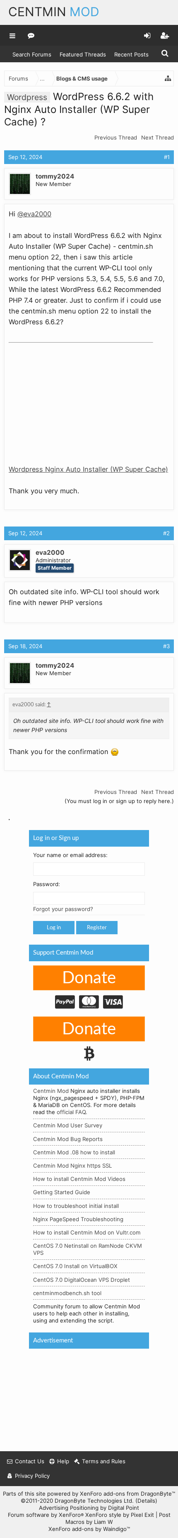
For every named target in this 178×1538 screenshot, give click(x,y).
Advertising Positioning (69, 1507)
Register (97, 928)
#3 (166, 646)
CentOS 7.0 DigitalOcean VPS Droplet (81, 1279)
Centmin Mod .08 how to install (74, 1152)
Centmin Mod (51, 1090)
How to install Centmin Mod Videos (79, 1179)
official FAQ (71, 1112)
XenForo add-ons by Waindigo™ (89, 1529)
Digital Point (123, 1507)
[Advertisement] (71, 398)
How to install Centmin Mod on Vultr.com (87, 1232)
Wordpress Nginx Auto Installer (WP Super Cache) (88, 469)
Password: (46, 884)
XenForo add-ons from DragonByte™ (127, 1493)
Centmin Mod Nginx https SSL (72, 1165)
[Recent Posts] (31, 35)
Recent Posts (131, 54)
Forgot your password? (63, 909)
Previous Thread (115, 137)
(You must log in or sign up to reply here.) (119, 801)
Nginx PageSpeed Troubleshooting (78, 1219)
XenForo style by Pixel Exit (119, 1514)
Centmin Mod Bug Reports (68, 1138)
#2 (166, 533)
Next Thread (157, 137)
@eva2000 (34, 214)
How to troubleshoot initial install (76, 1205)
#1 (167, 157)
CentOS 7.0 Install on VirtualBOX (75, 1266)
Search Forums (31, 54)
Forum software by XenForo (46, 1514)
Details (146, 1500)
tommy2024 (55, 176)
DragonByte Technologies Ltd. (94, 1500)
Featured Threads (83, 54)
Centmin (53, 11)
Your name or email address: (70, 854)
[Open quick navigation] (168, 78)
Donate (89, 978)
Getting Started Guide (61, 1192)
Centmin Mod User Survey (67, 1125)
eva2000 (50, 552)
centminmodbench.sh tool (67, 1293)
